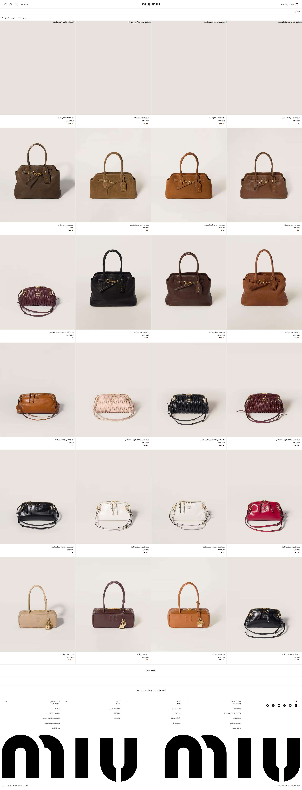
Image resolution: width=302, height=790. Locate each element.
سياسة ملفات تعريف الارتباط (51, 718)
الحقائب (149, 690)
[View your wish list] (10, 4)
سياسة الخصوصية (55, 713)
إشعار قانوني (56, 708)
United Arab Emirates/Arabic (13, 786)
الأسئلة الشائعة (175, 718)
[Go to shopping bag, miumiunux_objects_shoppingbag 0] (5, 4)
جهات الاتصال (237, 718)
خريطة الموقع (236, 728)
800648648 (237, 708)
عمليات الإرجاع (176, 723)
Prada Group (115, 708)
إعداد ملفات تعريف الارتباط (52, 723)
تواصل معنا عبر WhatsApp (232, 713)
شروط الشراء (56, 728)
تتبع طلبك (177, 713)
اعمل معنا (117, 718)
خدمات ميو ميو (176, 708)
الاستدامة (117, 713)
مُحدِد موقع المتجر (235, 723)
